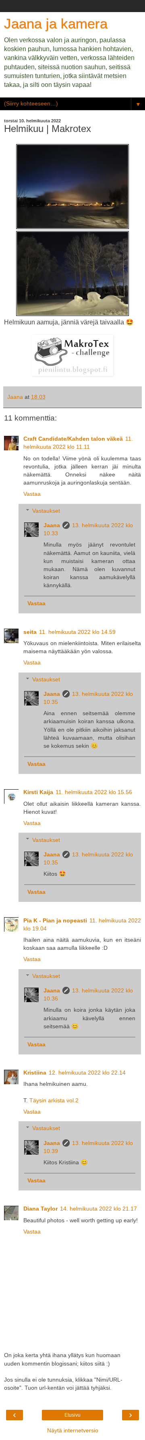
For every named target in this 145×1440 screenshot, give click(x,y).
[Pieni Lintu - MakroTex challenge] (72, 373)
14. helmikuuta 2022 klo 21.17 (98, 1208)
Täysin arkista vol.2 (54, 1100)
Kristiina (34, 1072)
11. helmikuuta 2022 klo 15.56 (94, 792)
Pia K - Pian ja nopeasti (55, 920)
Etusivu (72, 1415)
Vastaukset (46, 511)
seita (30, 632)
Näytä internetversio (72, 1430)
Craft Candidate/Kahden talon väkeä (73, 438)
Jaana (52, 525)
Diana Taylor (40, 1208)
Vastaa (32, 494)
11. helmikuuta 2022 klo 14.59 (77, 632)
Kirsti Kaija (38, 792)
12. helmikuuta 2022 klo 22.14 (87, 1072)
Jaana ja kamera (56, 23)
